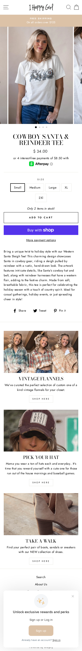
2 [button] (40, 128)
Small (17, 187)
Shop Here (41, 482)
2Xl (41, 198)
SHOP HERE (41, 398)
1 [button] (36, 127)
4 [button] (47, 128)
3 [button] (43, 128)
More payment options (41, 240)
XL (66, 187)
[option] (41, 21)
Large (52, 187)
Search (40, 577)
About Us (41, 584)
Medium (35, 187)
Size (41, 179)
